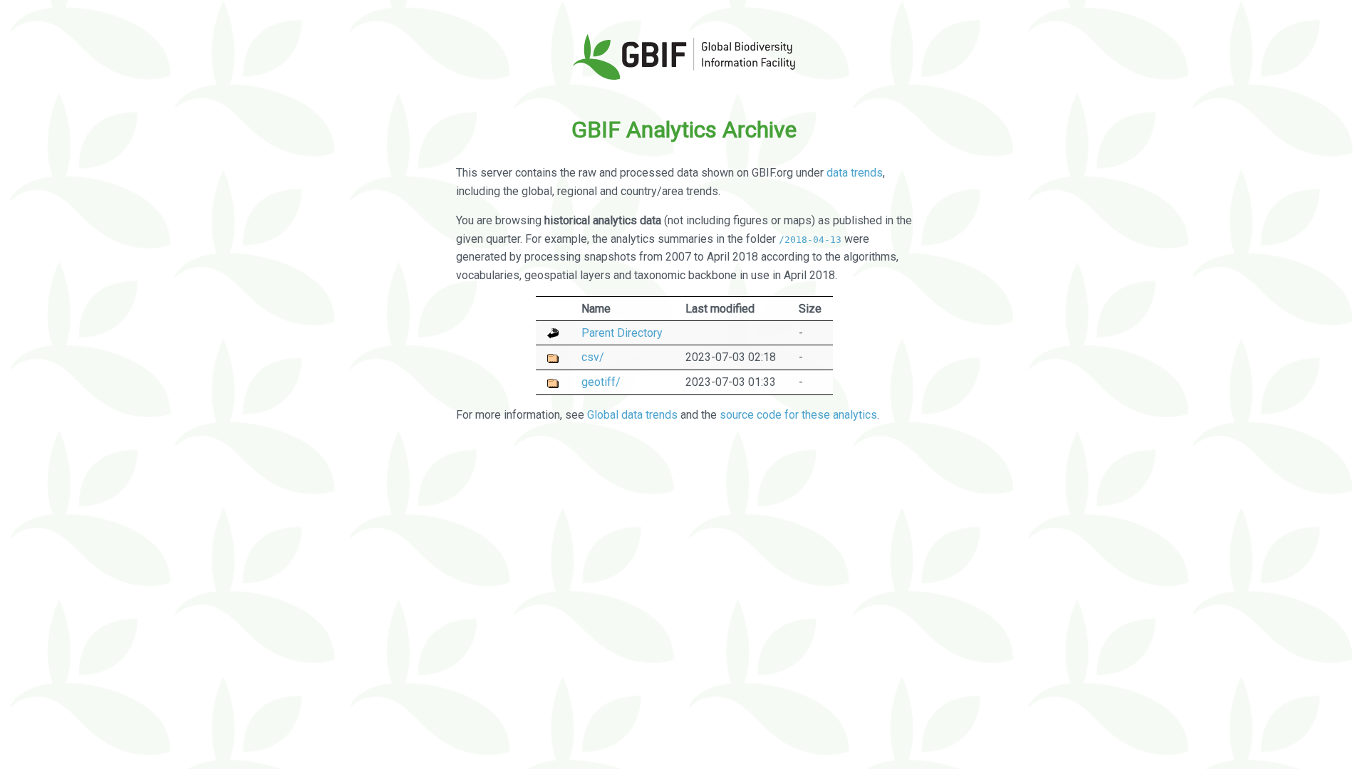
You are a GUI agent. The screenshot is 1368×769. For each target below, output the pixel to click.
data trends (854, 172)
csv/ (592, 357)
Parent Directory (622, 333)
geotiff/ (601, 382)
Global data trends (632, 415)
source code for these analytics (798, 415)
